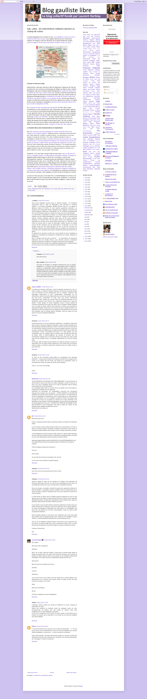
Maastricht (92, 105)
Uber (98, 135)
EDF (84, 57)
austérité (91, 140)
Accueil (52, 672)
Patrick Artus (93, 120)
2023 (86, 184)
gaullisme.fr (108, 113)
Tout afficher (117, 134)
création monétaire (88, 147)
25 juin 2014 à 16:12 (43, 479)
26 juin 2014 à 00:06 (42, 626)
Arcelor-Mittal (86, 41)
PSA (89, 118)
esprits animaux (96, 149)
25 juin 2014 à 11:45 (44, 378)
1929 (92, 34)
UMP (94, 135)
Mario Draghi (91, 106)
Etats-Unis (41, 188)
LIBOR (90, 103)
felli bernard (35, 378)
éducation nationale (93, 169)
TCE (91, 128)
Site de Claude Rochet (111, 210)
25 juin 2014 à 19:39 (49, 540)
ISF (89, 82)
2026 (86, 177)
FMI (93, 62)
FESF (88, 62)
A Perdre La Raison (110, 172)
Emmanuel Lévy (94, 57)
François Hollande (91, 68)
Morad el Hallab (95, 110)
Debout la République (89, 55)
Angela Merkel (94, 40)
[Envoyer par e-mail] (39, 186)
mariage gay (95, 160)
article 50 (85, 140)
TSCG (98, 128)
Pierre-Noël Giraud (95, 125)
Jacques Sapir (56, 188)
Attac (94, 43)
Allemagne (86, 38)
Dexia (98, 55)
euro (85, 151)
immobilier (97, 155)
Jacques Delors (88, 84)
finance (92, 153)
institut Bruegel (87, 156)
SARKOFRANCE (110, 207)
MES (88, 104)
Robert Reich (86, 127)
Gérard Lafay (93, 79)
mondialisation (87, 162)
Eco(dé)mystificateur (111, 107)
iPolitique (107, 115)
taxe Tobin (96, 167)
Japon (85, 89)
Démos (34, 626)
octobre (86, 212)
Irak (52, 188)
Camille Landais (91, 47)
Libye (62, 188)
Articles (107, 89)
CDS (84, 46)
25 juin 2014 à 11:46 (39, 416)
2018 (86, 196)
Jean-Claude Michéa (94, 89)
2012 (86, 238)
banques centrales (89, 142)
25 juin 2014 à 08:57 (43, 200)
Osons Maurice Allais (111, 204)
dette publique (87, 149)
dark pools (97, 147)
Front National (88, 70)
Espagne (92, 60)
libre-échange (87, 158)
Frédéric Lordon (109, 110)
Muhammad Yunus (88, 111)
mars (85, 229)
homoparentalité (87, 155)
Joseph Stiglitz (94, 101)
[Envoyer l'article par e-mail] (35, 186)
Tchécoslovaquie (87, 131)
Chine (98, 47)
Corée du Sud (86, 53)
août (85, 217)
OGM (93, 116)
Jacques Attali (96, 82)
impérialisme (47, 188)
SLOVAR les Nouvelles (111, 213)
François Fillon (91, 66)
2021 (86, 189)
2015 (86, 203)
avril (85, 226)
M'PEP (84, 104)
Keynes (85, 103)
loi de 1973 (96, 158)
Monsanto (86, 110)
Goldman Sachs (88, 73)
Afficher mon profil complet (110, 237)
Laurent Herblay (36, 540)
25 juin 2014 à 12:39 (48, 254)
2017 (86, 199)
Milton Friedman (94, 108)
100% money (86, 34)
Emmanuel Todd (89, 59)
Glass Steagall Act (94, 71)
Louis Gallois (96, 103)
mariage (85, 160)
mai (85, 224)
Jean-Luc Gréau (91, 94)
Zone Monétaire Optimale (91, 139)
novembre (87, 210)
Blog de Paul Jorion (110, 179)
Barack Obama (87, 45)
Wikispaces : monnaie (111, 163)
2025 (86, 180)
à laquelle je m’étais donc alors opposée (60, 124)
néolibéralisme (87, 163)
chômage (86, 146)
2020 (86, 191)
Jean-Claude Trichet (89, 91)
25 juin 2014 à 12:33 (43, 468)
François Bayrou (95, 64)
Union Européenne (91, 137)
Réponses (36, 251)
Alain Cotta (86, 36)
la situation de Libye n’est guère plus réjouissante (43, 107)
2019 (86, 194)
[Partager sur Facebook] (44, 186)
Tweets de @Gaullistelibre (90, 27)
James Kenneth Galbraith (91, 87)
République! (108, 161)
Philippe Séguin (88, 123)
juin (85, 221)
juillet (86, 219)
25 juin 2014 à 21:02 (42, 602)
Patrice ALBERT (36, 287)
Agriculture (97, 34)
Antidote (107, 101)
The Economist (31, 190)
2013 (86, 236)
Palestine (93, 118)
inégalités (97, 157)
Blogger (80, 686)
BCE (98, 43)
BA (33, 416)
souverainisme (87, 167)
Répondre (34, 247)
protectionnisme (95, 165)
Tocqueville (90, 135)
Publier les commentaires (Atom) (43, 675)
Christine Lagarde (94, 50)
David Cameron (95, 53)
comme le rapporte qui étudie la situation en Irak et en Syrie (49, 42)
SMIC (92, 127)
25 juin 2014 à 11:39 (43, 355)
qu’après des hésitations (41, 117)
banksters (98, 140)
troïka (84, 169)
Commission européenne (91, 52)
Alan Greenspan (95, 36)
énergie (85, 170)
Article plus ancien (71, 672)
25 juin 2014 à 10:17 (47, 287)
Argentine (92, 41)
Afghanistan (35, 188)
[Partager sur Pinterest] (46, 186)
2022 (86, 187)
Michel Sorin (108, 201)
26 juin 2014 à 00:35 (50, 262)
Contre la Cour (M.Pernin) (112, 182)
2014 (86, 205)
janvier (86, 233)
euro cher (92, 151)
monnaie (97, 162)
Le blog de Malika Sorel (111, 198)
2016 (86, 201)
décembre (87, 207)
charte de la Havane (94, 144)
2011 (86, 241)
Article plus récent (32, 672)
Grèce (92, 77)
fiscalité (98, 153)
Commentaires (109, 93)
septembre (87, 214)
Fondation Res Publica (111, 149)
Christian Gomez (87, 48)
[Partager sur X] (42, 186)
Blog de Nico (108, 104)
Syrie (72, 188)
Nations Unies (67, 188)
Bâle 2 (98, 45)
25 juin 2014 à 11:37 (43, 321)
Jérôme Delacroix (110, 132)
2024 (86, 182)
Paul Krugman (94, 122)
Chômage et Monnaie (111, 146)
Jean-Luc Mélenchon (91, 95)
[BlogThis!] (40, 186)
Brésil (94, 45)
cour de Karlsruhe (95, 146)
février (86, 231)
